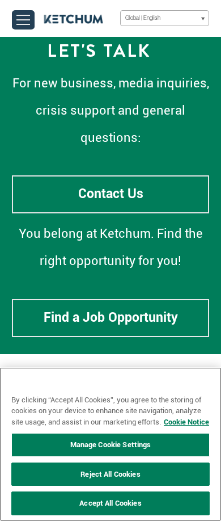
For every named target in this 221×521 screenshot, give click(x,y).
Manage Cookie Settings (110, 444)
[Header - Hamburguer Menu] (23, 20)
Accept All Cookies (110, 503)
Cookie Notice (186, 422)
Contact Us (110, 193)
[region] (110, 444)
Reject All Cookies (110, 474)
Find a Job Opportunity (111, 317)
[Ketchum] (73, 18)
